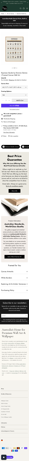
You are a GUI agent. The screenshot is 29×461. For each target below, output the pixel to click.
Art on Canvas (10, 14)
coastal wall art (22, 364)
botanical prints (5, 366)
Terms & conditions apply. (14, 186)
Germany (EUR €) (8, 440)
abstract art (11, 366)
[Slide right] (16, 68)
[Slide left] (12, 68)
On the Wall (3, 414)
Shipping (11, 80)
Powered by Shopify (19, 454)
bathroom (22, 371)
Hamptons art (17, 366)
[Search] (20, 8)
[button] (1, 2)
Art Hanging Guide (5, 409)
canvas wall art (11, 343)
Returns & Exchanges (9, 122)
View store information (9, 132)
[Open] (3, 457)
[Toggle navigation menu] (27, 8)
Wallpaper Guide (4, 400)
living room (12, 371)
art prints (5, 343)
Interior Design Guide (5, 406)
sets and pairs (15, 373)
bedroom (17, 371)
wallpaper (11, 358)
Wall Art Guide (4, 403)
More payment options (14, 109)
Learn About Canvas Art (14, 257)
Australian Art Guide (5, 411)
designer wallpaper (21, 343)
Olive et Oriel (10, 454)
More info (14, 191)
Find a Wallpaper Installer (6, 417)
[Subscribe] (26, 315)
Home (2, 14)
